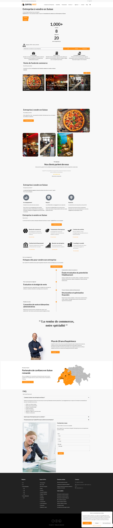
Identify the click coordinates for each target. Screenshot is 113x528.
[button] (56, 397)
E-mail (59, 439)
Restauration (61, 110)
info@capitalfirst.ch (79, 487)
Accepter (87, 523)
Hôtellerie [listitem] (42, 497)
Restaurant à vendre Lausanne (62, 494)
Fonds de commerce (37, 76)
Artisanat (43, 135)
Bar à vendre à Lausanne (61, 499)
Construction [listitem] (42, 501)
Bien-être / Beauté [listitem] (43, 486)
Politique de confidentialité (97, 525)
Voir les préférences (107, 523)
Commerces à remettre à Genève (63, 484)
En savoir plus (31, 237)
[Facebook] (53, 521)
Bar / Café (26, 135)
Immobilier (58, 4)
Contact (82, 4)
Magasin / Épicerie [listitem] (43, 494)
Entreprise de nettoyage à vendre (63, 507)
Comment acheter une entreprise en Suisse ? (34, 397)
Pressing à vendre (60, 505)
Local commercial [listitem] (43, 503)
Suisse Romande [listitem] (25, 486)
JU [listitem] (22, 484)
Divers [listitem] (41, 488)
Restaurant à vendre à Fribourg (63, 497)
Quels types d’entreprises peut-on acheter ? (34, 416)
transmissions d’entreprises (37, 376)
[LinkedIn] (59, 521)
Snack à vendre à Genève (61, 501)
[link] (56, 82)
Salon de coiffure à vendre (62, 503)
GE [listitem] (24, 490)
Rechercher (85, 48)
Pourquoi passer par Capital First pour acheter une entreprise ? (39, 419)
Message (59, 444)
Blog (87, 4)
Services (70, 4)
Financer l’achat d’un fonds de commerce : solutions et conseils (65, 487)
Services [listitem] (41, 490)
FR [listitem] (24, 488)
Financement (64, 4)
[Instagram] (56, 521)
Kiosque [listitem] (41, 495)
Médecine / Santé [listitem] (43, 507)
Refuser (97, 523)
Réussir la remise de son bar (62, 482)
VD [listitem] (24, 494)
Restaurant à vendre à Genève (62, 495)
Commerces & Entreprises (49, 4)
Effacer (76, 48)
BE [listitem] (24, 497)
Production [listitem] (42, 505)
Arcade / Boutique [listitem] (43, 492)
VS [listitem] (22, 482)
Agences (76, 4)
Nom (59, 433)
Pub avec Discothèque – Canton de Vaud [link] (55, 85)
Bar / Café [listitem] (42, 484)
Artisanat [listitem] (42, 499)
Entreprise (84, 76)
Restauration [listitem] (42, 482)
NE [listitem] (24, 492)
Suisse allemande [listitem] (25, 495)
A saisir (42, 76)
